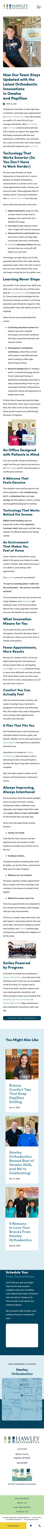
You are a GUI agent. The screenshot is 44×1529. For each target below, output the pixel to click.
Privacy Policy (36, 1518)
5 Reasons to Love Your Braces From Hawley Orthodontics (20, 1231)
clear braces (18, 668)
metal (5, 668)
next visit (34, 146)
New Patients (22, 1498)
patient (10, 577)
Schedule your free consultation (17, 999)
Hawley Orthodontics (14, 116)
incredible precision (16, 198)
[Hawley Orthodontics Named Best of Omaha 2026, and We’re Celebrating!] (22, 1131)
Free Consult (13, 1525)
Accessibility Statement (13, 1519)
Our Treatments (22, 1507)
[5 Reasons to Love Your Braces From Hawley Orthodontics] (22, 1202)
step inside (11, 468)
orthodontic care (18, 292)
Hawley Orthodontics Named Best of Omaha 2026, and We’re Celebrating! (21, 1162)
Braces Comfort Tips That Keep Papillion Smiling (20, 1093)
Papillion (7, 1003)
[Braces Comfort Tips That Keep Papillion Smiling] (22, 1064)
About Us (22, 1503)
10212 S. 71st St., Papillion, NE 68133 (22, 1456)
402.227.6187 (22, 1462)
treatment (26, 601)
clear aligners (9, 742)
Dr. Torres (11, 127)
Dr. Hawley (32, 124)
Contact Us (22, 1512)
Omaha (22, 928)
